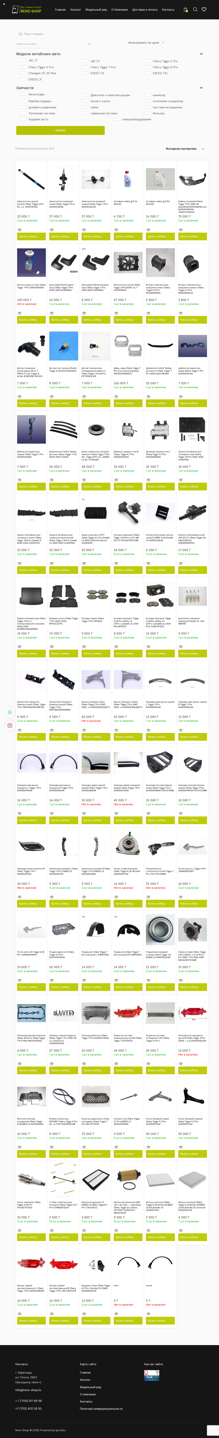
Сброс (60, 130)
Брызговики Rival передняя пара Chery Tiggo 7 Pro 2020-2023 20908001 (95, 287)
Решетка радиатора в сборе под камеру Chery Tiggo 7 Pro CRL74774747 (96, 1121)
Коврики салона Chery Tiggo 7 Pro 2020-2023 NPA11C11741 (63, 621)
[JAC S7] (85, 61)
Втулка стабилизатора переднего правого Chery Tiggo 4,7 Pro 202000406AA (190, 289)
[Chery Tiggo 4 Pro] (23, 67)
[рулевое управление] (23, 107)
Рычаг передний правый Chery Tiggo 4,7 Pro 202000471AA (190, 1121)
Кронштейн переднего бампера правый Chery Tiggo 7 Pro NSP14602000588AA (60, 706)
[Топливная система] (23, 113)
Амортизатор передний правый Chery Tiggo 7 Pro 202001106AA (95, 204)
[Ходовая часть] (23, 119)
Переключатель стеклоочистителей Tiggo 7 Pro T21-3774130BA (160, 871)
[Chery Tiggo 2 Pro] (147, 61)
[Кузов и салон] (85, 101)
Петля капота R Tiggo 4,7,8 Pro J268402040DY (30, 953)
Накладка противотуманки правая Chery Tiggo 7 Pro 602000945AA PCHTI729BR (192, 788)
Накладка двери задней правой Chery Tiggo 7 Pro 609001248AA (95, 788)
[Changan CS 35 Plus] (23, 73)
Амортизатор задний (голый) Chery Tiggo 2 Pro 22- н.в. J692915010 (30, 204)
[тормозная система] (85, 113)
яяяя (116, 1285)
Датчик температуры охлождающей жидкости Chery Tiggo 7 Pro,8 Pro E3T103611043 (94, 372)
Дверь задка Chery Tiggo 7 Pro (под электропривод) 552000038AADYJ (127, 371)
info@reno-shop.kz (28, 1390)
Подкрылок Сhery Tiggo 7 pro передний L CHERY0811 (95, 953)
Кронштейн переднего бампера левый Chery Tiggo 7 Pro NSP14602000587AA (31, 704)
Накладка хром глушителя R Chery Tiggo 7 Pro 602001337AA (31, 871)
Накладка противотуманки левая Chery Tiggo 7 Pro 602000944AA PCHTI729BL (160, 788)
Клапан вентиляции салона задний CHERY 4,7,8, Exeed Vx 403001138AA (159, 537)
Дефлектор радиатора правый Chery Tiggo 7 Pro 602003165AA (30, 454)
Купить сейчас (28, 236)
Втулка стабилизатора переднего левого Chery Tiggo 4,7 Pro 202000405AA (158, 289)
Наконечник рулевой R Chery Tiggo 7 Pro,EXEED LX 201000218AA (96, 871)
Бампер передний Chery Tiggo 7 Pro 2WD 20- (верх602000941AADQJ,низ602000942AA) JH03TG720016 (192, 206)
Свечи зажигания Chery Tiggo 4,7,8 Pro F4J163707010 (29, 1205)
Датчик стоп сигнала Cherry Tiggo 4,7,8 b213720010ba (63, 369)
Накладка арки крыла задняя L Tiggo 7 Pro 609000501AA (160, 704)
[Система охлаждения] (147, 107)
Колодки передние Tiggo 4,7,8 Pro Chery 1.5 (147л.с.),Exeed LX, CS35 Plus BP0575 (126, 622)
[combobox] (32, 44)
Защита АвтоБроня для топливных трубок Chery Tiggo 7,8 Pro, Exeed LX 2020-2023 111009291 (29, 539)
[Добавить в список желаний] (19, 230)
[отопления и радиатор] (147, 101)
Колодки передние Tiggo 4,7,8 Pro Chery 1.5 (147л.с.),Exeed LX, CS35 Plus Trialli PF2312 (158, 622)
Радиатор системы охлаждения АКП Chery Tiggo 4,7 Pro (157, 1038)
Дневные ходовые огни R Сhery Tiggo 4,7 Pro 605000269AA (126, 454)
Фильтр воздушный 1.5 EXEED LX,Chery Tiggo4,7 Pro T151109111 (94, 1205)
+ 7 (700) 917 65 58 (28, 1401)
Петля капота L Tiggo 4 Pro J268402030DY (192, 870)
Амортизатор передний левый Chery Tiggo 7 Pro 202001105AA (61, 204)
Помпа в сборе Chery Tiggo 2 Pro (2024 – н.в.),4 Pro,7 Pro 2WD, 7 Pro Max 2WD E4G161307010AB (192, 956)
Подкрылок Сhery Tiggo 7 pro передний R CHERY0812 (128, 953)
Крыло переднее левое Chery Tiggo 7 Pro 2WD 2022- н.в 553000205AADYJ (96, 704)
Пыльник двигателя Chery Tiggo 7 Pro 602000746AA (95, 1036)
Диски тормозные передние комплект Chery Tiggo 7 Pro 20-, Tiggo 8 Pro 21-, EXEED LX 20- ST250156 (96, 455)
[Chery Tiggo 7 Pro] (85, 67)
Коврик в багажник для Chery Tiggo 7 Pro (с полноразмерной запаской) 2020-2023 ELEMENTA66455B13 (31, 623)
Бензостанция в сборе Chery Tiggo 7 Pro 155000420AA (31, 286)
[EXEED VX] (85, 73)
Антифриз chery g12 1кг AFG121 (125, 202)
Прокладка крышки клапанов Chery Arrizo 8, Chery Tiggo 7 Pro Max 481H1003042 (31, 1038)
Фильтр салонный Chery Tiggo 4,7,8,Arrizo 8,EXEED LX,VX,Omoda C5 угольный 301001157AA (191, 1206)
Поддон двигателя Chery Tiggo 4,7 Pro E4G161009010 (61, 955)
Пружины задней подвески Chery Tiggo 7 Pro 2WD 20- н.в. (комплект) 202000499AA (63, 1039)
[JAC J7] (23, 60)
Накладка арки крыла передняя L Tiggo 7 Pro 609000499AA (29, 788)
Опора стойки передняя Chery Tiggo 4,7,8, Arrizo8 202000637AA (127, 871)
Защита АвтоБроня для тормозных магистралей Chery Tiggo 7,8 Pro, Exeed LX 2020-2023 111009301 (63, 539)
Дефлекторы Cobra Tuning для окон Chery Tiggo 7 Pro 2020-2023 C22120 (63, 454)
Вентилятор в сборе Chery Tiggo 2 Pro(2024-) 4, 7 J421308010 (127, 287)
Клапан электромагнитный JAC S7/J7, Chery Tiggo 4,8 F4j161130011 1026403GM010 (192, 539)
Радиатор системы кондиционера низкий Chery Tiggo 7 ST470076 (128, 1038)
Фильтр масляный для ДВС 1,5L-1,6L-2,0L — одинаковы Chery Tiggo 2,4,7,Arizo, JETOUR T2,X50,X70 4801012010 (127, 1207)
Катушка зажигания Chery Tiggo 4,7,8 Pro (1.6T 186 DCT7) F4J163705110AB (126, 537)
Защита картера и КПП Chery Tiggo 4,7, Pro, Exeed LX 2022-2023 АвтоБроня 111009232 (96, 539)
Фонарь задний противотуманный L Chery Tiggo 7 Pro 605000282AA (30, 1288)
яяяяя (149, 1285)
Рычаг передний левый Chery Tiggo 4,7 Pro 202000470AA (157, 1121)
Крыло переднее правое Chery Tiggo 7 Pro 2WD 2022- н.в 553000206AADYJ (128, 704)
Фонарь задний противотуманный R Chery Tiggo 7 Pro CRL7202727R (62, 1288)
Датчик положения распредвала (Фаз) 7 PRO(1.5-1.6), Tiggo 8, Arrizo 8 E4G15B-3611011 (29, 372)
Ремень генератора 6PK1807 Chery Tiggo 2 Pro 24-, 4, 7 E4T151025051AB (63, 1121)
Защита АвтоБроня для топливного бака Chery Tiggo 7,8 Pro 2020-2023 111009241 (190, 455)
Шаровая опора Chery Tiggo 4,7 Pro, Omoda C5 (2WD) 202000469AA (96, 1288)
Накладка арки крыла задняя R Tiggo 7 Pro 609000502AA (192, 704)
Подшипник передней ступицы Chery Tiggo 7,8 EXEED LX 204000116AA (158, 955)
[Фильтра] (147, 113)
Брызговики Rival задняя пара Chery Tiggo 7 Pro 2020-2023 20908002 (61, 287)
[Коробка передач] (23, 101)
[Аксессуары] (23, 94)
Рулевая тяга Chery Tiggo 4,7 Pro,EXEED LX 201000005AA (127, 1121)
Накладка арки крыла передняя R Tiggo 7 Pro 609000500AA (61, 788)
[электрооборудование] (116, 119)
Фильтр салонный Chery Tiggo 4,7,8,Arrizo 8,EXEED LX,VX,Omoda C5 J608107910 (159, 1206)
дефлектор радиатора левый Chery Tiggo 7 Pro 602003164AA (190, 371)
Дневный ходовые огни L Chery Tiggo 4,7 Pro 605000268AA (158, 454)
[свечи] (85, 107)
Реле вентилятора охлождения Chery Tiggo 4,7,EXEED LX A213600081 (30, 1121)
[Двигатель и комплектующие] (85, 95)
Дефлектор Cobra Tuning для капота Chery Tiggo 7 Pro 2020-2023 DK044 (159, 371)
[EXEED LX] (23, 79)
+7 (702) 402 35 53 (28, 1408)
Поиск (19, 34)
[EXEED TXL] (147, 73)
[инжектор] (147, 95)
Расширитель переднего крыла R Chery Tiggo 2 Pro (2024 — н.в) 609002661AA (192, 1038)
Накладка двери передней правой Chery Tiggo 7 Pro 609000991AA (127, 788)
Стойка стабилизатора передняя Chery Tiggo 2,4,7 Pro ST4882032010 (63, 1205)
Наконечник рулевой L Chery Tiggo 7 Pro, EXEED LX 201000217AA (63, 871)
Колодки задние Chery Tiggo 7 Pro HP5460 (93, 619)
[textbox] (32, 44)
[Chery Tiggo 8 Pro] (147, 67)
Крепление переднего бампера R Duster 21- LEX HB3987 (191, 621)
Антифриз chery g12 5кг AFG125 (158, 202)
